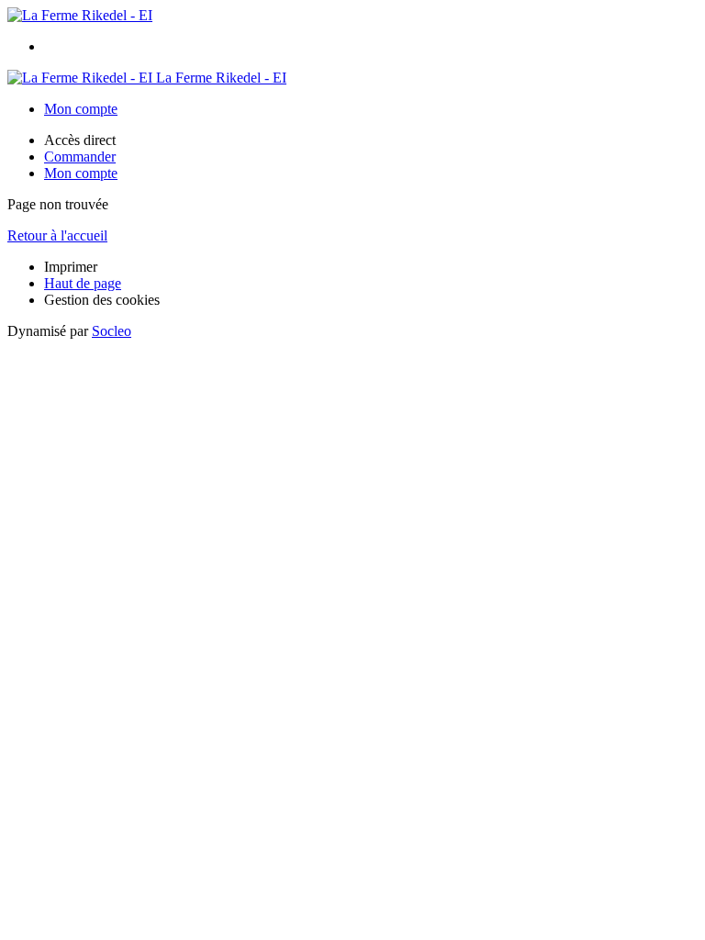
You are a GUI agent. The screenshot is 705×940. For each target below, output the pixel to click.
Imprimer (70, 266)
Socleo (111, 331)
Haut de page (82, 283)
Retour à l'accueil (57, 235)
